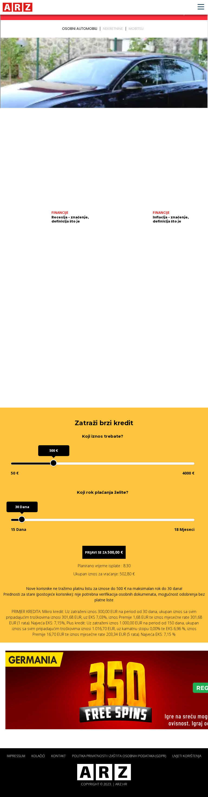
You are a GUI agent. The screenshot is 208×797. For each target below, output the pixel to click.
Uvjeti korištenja (186, 756)
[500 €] (53, 463)
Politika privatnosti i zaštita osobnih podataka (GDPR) (119, 756)
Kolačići (38, 756)
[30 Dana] (21, 519)
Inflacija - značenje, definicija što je (171, 219)
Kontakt (58, 756)
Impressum (16, 756)
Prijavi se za (104, 552)
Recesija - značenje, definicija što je (70, 219)
